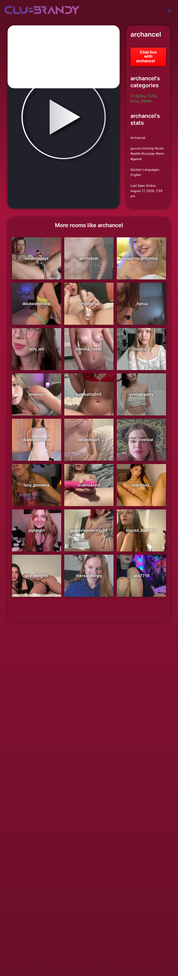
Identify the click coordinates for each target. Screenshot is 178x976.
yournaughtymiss (141, 262)
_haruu (141, 307)
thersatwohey (89, 579)
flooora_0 (141, 353)
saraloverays (37, 262)
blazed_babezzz (141, 534)
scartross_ (141, 489)
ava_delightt (36, 579)
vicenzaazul (89, 489)
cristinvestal (141, 443)
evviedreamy (141, 398)
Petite (146, 105)
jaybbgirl (36, 534)
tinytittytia (89, 307)
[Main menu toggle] (169, 10)
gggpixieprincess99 (89, 534)
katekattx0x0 (89, 398)
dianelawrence (36, 443)
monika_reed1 (89, 353)
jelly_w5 (36, 353)
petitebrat (88, 262)
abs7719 (141, 579)
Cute (151, 100)
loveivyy (36, 398)
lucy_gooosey (36, 489)
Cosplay (137, 100)
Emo (134, 105)
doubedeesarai (36, 307)
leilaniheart (89, 443)
